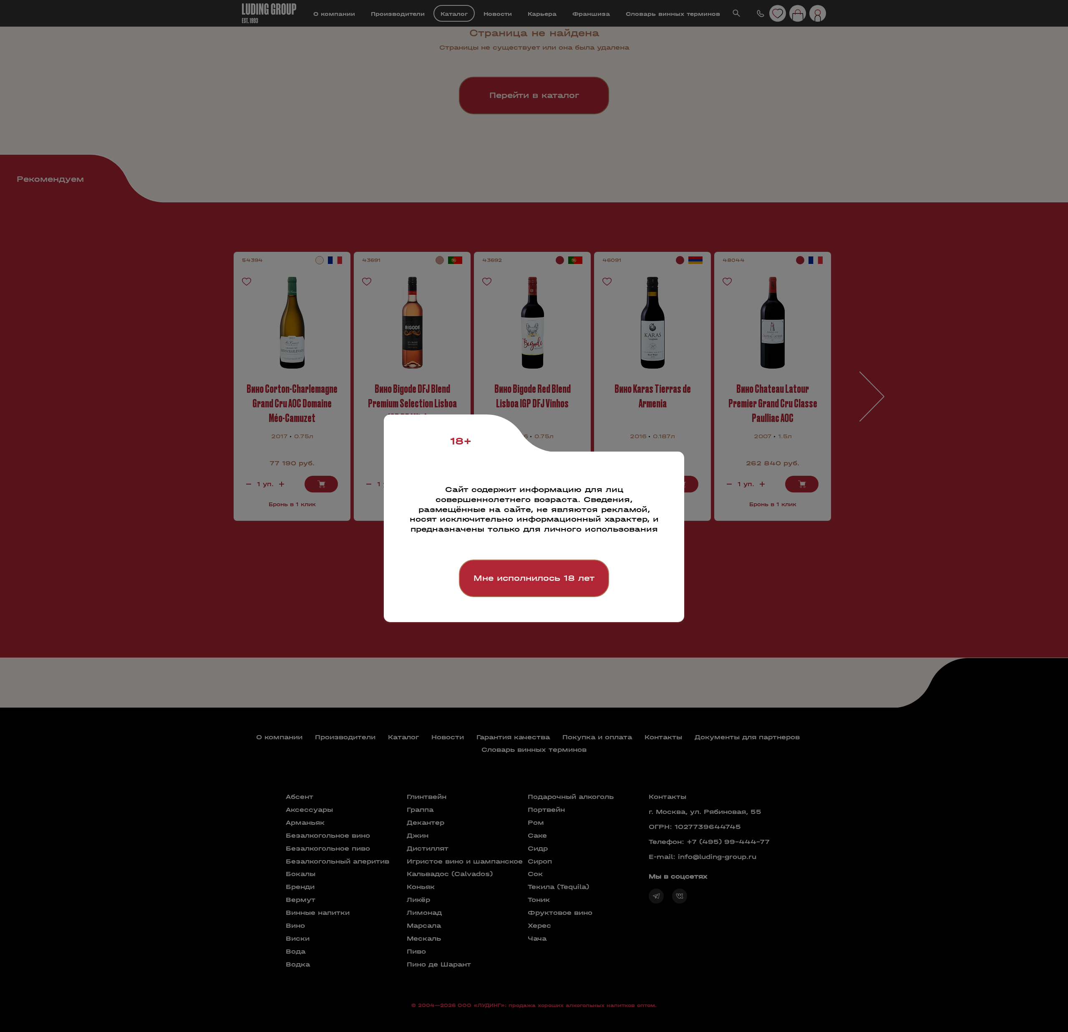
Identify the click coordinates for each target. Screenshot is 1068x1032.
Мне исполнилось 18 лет (534, 578)
